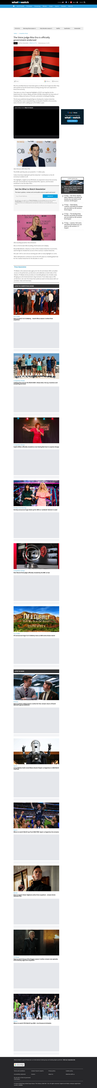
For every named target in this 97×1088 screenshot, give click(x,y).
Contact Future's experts (37, 1071)
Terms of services (33, 200)
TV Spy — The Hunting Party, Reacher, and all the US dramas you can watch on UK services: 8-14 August (73, 216)
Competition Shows (23, 33)
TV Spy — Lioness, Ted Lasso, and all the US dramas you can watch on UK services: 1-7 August (73, 225)
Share (17, 81)
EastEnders (67, 28)
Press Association (24, 43)
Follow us (48, 81)
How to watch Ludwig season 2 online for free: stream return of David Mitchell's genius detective (73, 189)
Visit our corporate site (69, 1060)
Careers (33, 1074)
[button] (82, 2)
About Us (50, 1074)
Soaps (51, 6)
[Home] (14, 6)
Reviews (63, 6)
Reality (15, 33)
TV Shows (29, 6)
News (15, 43)
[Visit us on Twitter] (69, 2)
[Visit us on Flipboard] (71, 2)
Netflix (58, 28)
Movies (45, 6)
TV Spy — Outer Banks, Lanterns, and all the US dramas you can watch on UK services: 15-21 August (73, 207)
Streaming (37, 6)
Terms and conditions (19, 1071)
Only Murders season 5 (46, 28)
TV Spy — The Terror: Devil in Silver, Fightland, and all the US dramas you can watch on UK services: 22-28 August (73, 198)
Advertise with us (70, 1074)
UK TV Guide (20, 6)
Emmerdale (77, 28)
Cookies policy (69, 1071)
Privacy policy (51, 1071)
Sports (57, 6)
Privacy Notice (18, 201)
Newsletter (56, 81)
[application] (36, 122)
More (70, 6)
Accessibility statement (20, 1074)
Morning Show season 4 (29, 28)
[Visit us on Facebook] (66, 2)
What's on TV (33, 43)
